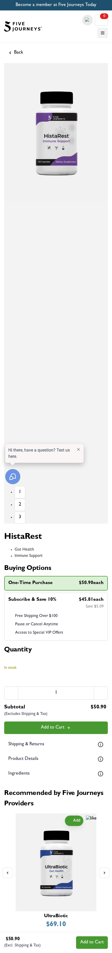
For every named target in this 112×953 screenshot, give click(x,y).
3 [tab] (20, 517)
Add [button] (76, 821)
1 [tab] (20, 492)
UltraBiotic (56, 916)
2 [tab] (20, 505)
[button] (102, 33)
